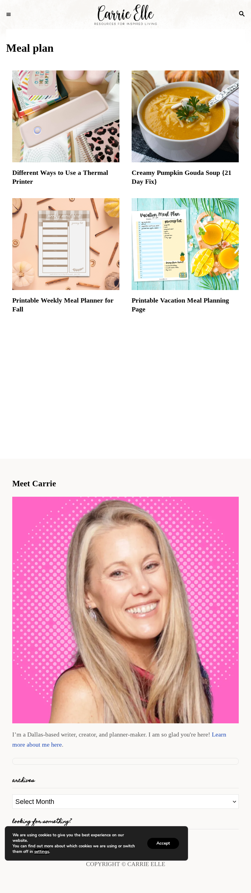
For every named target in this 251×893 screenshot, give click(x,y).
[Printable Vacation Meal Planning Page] (185, 244)
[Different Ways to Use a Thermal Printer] (65, 116)
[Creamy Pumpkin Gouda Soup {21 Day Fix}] (185, 116)
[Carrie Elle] (125, 14)
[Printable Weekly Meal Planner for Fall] (65, 244)
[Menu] (9, 15)
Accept (163, 843)
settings (41, 851)
